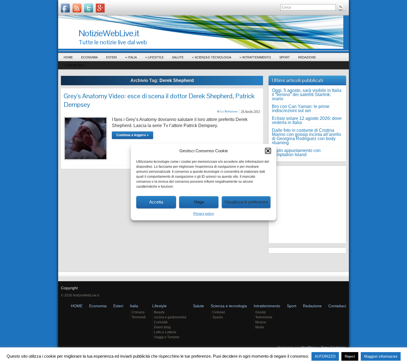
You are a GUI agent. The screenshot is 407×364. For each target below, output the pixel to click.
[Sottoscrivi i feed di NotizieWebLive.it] (77, 8)
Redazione (307, 57)
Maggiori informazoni (380, 356)
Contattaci (74, 65)
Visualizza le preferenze (246, 202)
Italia (132, 57)
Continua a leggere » (132, 135)
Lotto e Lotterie (165, 332)
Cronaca (138, 312)
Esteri (111, 57)
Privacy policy (203, 214)
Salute (178, 57)
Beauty (159, 312)
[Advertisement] (306, 203)
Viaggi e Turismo (166, 337)
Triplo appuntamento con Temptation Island (296, 152)
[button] (268, 151)
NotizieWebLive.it (109, 33)
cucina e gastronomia (170, 317)
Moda (259, 327)
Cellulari (218, 312)
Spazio (217, 317)
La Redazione (229, 111)
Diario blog (162, 327)
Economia (89, 57)
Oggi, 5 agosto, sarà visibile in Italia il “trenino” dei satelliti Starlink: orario (306, 94)
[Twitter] (88, 8)
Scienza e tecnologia (213, 57)
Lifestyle (156, 57)
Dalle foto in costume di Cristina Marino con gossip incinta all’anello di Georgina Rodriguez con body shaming (306, 136)
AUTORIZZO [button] (325, 356)
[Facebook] (65, 8)
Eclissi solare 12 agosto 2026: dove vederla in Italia (307, 120)
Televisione (263, 317)
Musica (260, 322)
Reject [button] (350, 356)
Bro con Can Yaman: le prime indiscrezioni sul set (300, 108)
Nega (199, 202)
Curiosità (161, 322)
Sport (284, 57)
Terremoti (139, 317)
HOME (68, 57)
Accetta (156, 202)
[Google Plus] (100, 8)
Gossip (260, 312)
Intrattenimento (256, 57)
